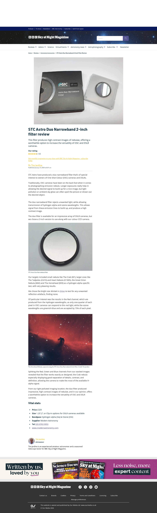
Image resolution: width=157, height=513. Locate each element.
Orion (62, 291)
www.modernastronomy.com (45, 428)
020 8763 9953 (41, 424)
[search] (126, 38)
